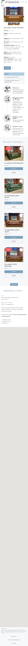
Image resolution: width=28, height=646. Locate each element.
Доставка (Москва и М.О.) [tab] (12, 77)
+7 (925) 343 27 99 (6, 319)
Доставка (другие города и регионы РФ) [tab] (12, 81)
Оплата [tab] (7, 74)
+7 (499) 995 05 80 (6, 321)
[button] (20, 1)
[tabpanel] (14, 111)
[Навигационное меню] (26, 1)
